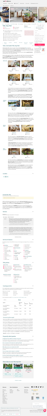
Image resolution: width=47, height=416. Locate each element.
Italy (17, 389)
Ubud (5, 27)
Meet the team (5, 398)
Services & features (26, 43)
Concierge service (31, 43)
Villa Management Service (34, 3)
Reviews (15, 42)
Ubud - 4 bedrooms (18, 370)
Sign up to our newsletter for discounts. (39, 42)
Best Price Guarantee (39, 27)
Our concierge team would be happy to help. (18, 297)
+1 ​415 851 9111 (6, 5)
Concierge (4, 397)
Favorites (16, 3)
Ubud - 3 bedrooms (8, 370)
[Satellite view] (4, 176)
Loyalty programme (5, 401)
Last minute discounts (26, 391)
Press (3, 392)
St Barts (18, 390)
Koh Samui (11, 390)
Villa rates (20, 42)
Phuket (11, 389)
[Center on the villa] (8, 176)
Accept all (17, 414)
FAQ (3, 391)
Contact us (11, 5)
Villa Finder (26, 389)
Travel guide (26, 392)
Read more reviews (18, 236)
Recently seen (22, 3)
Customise (4, 414)
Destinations (5, 3)
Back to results (11, 3)
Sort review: (5, 217)
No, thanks (10, 414)
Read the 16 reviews (27, 27)
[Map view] (6, 176)
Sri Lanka (11, 391)
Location (10, 42)
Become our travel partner (5, 403)
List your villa (27, 3)
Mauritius (11, 392)
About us (4, 389)
